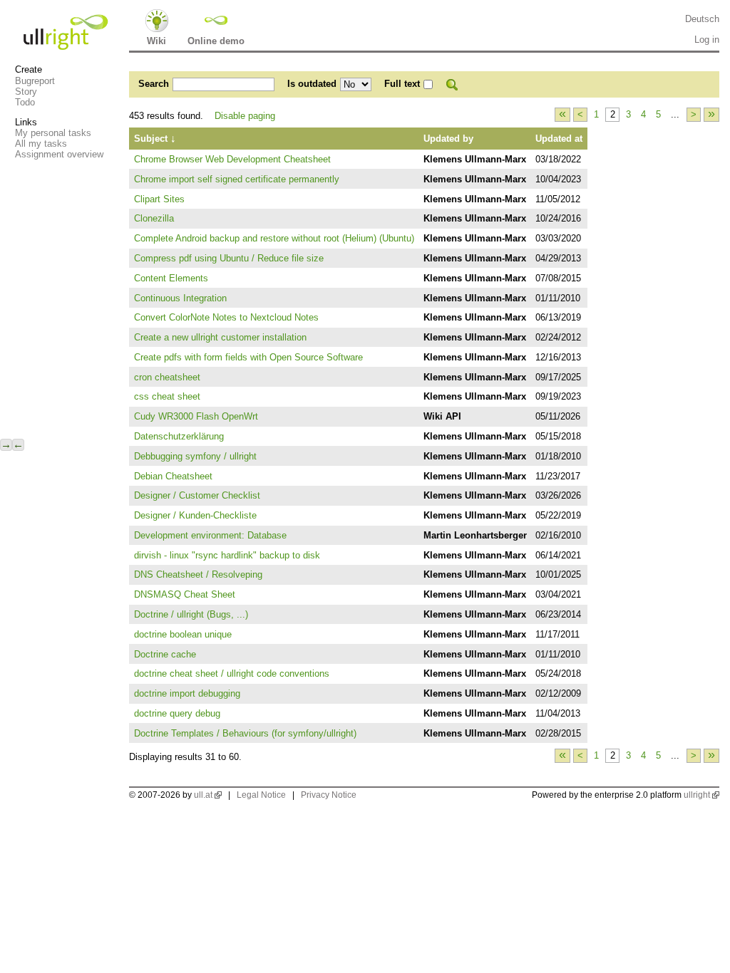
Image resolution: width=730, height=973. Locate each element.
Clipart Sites (159, 199)
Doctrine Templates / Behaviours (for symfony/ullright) (245, 733)
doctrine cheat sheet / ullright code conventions (231, 673)
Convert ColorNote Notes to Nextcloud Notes (226, 317)
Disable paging (245, 115)
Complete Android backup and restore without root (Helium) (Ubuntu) (274, 238)
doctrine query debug (177, 713)
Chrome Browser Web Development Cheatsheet (232, 159)
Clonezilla (154, 218)
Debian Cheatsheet (173, 476)
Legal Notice (261, 795)
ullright (697, 795)
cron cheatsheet (167, 377)
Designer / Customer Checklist (197, 495)
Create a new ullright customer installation (220, 337)
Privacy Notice (328, 795)
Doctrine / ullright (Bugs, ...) (191, 614)
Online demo (216, 41)
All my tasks (41, 143)
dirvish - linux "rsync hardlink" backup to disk (227, 555)
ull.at (203, 795)
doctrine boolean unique (183, 634)
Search (153, 83)
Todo (25, 102)
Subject (155, 138)
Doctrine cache (165, 654)
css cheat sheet (167, 396)
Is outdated (311, 83)
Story (26, 91)
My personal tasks (53, 133)
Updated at (558, 138)
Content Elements (171, 278)
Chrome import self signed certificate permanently (236, 179)
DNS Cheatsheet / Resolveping (198, 574)
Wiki (156, 41)
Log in (706, 39)
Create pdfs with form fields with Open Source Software (248, 357)
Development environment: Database (210, 535)
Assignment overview (59, 154)
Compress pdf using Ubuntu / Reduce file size (229, 258)
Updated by (448, 138)
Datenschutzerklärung (179, 436)
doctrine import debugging (187, 693)
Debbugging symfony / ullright (195, 456)
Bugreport (35, 81)
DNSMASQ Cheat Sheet (184, 594)
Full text (402, 83)
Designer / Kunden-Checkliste (195, 515)
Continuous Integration (180, 298)
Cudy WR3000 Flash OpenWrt (196, 416)
